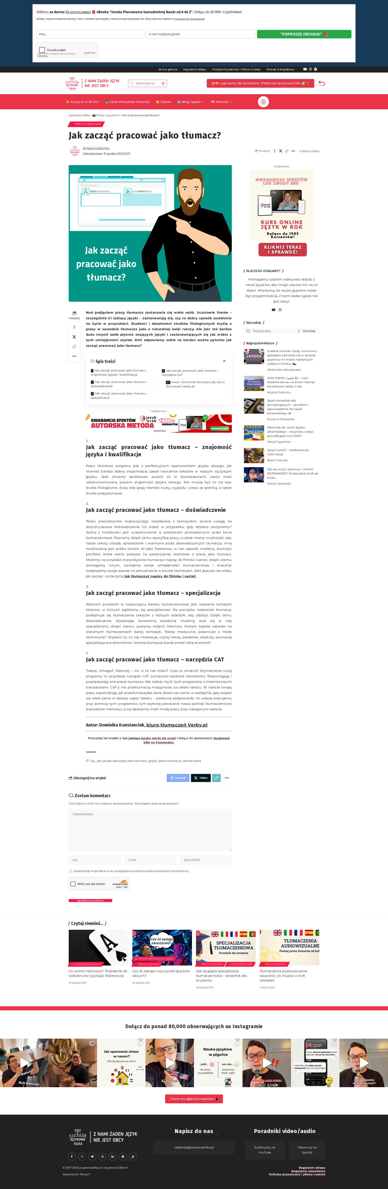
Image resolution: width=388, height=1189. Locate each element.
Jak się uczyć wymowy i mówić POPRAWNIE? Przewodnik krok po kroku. (292, 473)
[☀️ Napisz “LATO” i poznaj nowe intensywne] (24, 1063)
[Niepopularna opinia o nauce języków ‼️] (266, 1063)
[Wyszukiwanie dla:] (274, 331)
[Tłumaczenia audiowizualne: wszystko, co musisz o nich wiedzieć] (289, 948)
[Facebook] (72, 1157)
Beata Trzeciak (277, 460)
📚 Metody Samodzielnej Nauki (154, 958)
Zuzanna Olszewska (281, 419)
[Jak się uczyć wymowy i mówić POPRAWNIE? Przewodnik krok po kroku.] (254, 474)
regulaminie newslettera (189, 18)
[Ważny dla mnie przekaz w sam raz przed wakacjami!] (170, 1063)
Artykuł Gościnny (96, 148)
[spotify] (285, 310)
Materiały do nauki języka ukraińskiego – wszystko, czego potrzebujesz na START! (290, 432)
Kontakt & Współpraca (280, 69)
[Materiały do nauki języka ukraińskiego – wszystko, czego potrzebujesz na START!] (254, 433)
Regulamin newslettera (308, 1171)
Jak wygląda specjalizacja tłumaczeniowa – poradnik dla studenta (221, 975)
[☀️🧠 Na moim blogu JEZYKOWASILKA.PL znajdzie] (315, 1063)
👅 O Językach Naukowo (86, 964)
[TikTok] (133, 1157)
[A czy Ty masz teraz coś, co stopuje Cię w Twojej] (218, 1063)
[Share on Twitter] (281, 151)
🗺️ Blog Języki (188, 102)
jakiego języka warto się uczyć (152, 738)
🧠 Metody (219, 102)
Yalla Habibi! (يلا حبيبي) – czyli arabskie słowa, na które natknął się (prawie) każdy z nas (291, 382)
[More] (293, 151)
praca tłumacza (169, 761)
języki (153, 761)
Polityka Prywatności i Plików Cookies (236, 69)
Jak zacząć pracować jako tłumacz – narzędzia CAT (190, 373)
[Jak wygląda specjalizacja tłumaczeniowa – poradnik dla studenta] (226, 948)
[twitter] (82, 1157)
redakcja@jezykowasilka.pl (194, 1147)
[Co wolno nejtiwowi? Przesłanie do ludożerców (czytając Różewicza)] (98, 948)
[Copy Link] (287, 151)
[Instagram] (310, 69)
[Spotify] (315, 69)
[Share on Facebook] (274, 151)
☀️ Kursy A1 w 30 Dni (82, 102)
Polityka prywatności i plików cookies (297, 1174)
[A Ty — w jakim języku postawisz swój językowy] (121, 1063)
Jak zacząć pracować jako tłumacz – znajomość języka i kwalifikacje (119, 372)
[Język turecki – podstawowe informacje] (254, 455)
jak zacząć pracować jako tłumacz (122, 761)
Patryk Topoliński (279, 441)
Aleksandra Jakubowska (284, 369)
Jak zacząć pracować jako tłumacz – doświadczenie (119, 384)
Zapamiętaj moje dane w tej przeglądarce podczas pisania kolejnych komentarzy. (131, 871)
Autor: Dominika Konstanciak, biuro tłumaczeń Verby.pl (195, 384)
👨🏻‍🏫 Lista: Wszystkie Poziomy (127, 102)
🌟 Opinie (163, 102)
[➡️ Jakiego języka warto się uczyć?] (364, 1063)
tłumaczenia (192, 761)
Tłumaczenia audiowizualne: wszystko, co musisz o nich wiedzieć (283, 975)
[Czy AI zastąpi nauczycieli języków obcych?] (162, 948)
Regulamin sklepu (194, 69)
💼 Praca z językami (86, 124)
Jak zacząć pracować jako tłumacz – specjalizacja (119, 395)
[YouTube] (305, 69)
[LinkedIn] (113, 1157)
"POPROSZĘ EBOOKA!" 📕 (304, 34)
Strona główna (168, 69)
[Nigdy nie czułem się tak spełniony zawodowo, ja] (72, 1063)
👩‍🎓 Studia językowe (240, 964)
